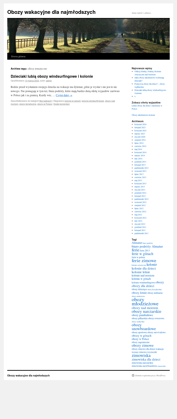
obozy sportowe (139, 332)
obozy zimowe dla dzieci (143, 348)
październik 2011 (141, 233)
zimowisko (162, 366)
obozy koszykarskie (154, 289)
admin (49, 80)
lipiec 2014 (138, 143)
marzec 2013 (139, 186)
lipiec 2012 (138, 208)
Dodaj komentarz (62, 103)
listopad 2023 (140, 127)
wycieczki (152, 352)
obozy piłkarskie (140, 318)
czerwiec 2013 (140, 177)
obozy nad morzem (145, 307)
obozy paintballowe (142, 315)
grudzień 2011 (140, 227)
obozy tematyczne (27, 103)
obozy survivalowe (156, 332)
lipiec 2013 (138, 174)
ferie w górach (142, 253)
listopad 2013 (140, 164)
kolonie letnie (141, 272)
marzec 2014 (139, 155)
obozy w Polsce (44, 103)
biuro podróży (148, 243)
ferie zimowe (144, 260)
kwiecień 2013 (140, 183)
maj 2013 (138, 180)
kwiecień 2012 (140, 217)
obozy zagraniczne (141, 342)
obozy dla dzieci (143, 285)
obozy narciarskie (146, 311)
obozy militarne (155, 292)
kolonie (152, 264)
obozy (160, 282)
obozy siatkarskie (138, 321)
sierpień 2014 (140, 139)
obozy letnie (139, 292)
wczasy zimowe (139, 352)
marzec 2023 (139, 133)
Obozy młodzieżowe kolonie (143, 114)
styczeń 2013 (139, 189)
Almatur (137, 242)
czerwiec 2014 (140, 146)
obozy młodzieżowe (145, 301)
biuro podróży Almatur (147, 246)
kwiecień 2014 (140, 152)
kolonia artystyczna (139, 265)
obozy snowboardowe (144, 326)
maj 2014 (138, 149)
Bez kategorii (45, 100)
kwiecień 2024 (140, 124)
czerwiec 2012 (140, 211)
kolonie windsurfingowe (93, 100)
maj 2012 (138, 214)
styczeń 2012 (139, 223)
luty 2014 (138, 158)
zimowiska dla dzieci (146, 359)
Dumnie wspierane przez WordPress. (150, 375)
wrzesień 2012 (140, 202)
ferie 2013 (145, 250)
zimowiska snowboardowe (144, 365)
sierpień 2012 (140, 205)
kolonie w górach (73, 100)
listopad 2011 (140, 230)
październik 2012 (141, 199)
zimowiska (141, 355)
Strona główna (18, 56)
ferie (135, 250)
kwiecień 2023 (140, 130)
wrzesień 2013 (140, 171)
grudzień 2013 (140, 161)
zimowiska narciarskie (142, 362)
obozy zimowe (143, 345)
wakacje (160, 348)
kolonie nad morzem (143, 275)
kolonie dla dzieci (144, 268)
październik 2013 (141, 167)
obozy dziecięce (139, 289)
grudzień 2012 (140, 192)
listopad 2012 (140, 195)
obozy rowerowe (156, 318)
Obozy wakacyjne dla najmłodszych (51, 11)
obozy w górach (141, 335)
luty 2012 (138, 220)
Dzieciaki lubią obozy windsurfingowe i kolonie (52, 76)
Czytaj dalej (64, 95)
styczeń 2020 (139, 136)
